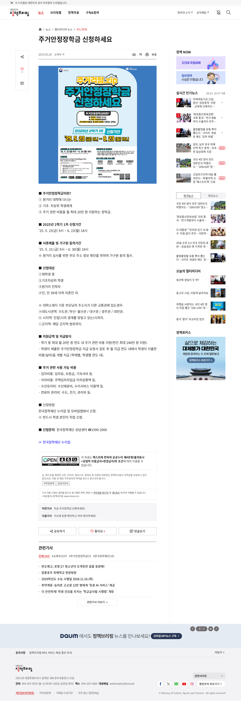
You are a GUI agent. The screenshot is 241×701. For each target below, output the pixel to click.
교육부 (59, 54)
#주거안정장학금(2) (80, 556)
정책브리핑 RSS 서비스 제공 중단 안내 (50, 652)
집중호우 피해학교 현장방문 (59, 573)
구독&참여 (92, 12)
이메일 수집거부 (64, 692)
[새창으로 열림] (147, 55)
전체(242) (44, 556)
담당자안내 (63, 483)
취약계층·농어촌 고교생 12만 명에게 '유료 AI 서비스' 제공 (78, 585)
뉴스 (41, 12)
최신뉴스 (213, 196)
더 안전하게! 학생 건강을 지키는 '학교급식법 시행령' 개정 (77, 592)
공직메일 (201, 12)
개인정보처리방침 (25, 692)
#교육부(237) (59, 556)
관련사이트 (201, 676)
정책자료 (73, 12)
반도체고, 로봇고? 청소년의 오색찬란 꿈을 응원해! (73, 566)
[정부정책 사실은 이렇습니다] (200, 77)
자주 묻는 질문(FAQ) (88, 692)
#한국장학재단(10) (103, 556)
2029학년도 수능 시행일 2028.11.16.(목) (67, 579)
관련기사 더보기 (96, 602)
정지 (210, 628)
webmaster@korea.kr (122, 683)
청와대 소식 (183, 12)
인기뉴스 (188, 196)
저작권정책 (48, 483)
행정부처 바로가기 (209, 684)
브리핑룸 (55, 12)
